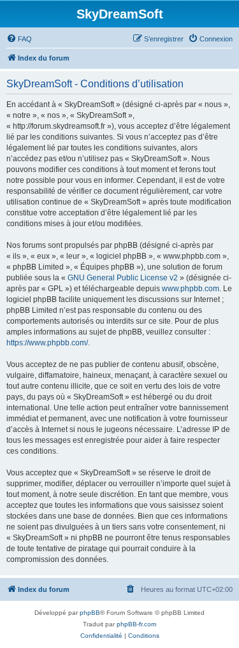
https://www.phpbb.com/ (47, 342)
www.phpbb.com (190, 288)
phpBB (90, 612)
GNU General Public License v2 (123, 277)
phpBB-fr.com (136, 624)
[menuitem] (19, 39)
